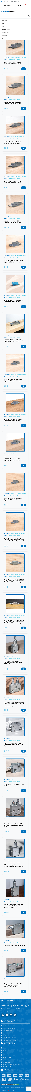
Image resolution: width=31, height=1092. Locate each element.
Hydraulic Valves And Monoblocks (18, 57)
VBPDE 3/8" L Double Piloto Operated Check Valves (13, 301)
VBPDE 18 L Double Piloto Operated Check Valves (13, 419)
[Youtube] (3, 1015)
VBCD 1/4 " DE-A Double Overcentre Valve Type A (12, 63)
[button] (23, 68)
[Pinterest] (15, 1015)
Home (11, 656)
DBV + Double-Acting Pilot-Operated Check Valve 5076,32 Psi (14, 745)
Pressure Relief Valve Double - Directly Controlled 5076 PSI (14, 702)
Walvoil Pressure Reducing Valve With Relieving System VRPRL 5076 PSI (14, 906)
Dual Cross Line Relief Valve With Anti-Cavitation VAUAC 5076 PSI (14, 825)
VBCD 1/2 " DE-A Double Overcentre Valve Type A (12, 142)
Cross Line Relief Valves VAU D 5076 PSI (14, 785)
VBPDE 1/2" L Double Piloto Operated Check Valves (13, 340)
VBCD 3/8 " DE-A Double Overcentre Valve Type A (12, 102)
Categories (4, 20)
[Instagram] (11, 1015)
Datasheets (4, 35)
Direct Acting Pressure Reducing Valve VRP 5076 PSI (14, 865)
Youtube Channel (6, 29)
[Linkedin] (7, 1015)
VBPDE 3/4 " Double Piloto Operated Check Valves (13, 499)
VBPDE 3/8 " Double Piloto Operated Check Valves (13, 380)
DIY (2, 38)
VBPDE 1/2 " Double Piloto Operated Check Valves (13, 459)
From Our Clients (6, 32)
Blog (3, 26)
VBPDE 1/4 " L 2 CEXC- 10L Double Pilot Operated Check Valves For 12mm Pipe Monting (14, 539)
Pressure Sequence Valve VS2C (14, 945)
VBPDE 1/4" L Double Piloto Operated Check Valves (13, 261)
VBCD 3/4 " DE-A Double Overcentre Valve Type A (12, 182)
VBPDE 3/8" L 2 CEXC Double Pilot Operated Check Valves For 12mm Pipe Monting (14, 621)
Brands (3, 23)
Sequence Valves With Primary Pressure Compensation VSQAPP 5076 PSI (14, 985)
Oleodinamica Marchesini (14, 59)
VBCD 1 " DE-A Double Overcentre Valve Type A (12, 221)
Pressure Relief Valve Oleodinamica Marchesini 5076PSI (13, 662)
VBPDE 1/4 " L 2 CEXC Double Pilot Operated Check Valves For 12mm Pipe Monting (14, 580)
